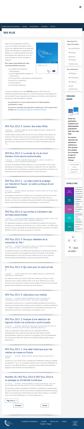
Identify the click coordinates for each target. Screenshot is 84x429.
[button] (11, 401)
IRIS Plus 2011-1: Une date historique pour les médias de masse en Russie (28, 351)
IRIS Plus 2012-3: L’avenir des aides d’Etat (26, 126)
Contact (43, 421)
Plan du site (54, 421)
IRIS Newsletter (74, 78)
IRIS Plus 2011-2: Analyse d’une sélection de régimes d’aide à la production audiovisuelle (27, 321)
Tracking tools (73, 64)
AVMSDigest (72, 73)
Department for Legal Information (73, 42)
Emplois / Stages (45, 424)
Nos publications (74, 48)
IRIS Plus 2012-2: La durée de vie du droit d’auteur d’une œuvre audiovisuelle (26, 155)
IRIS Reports (73, 82)
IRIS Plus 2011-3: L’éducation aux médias (26, 294)
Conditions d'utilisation (30, 421)
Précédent (18, 405)
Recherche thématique (72, 58)
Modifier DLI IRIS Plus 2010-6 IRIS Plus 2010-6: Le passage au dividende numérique (29, 378)
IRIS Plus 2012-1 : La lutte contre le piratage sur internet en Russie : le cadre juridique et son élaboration (29, 184)
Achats (64, 421)
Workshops (72, 53)
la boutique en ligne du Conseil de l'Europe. (31, 110)
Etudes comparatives (73, 87)
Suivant (44, 405)
